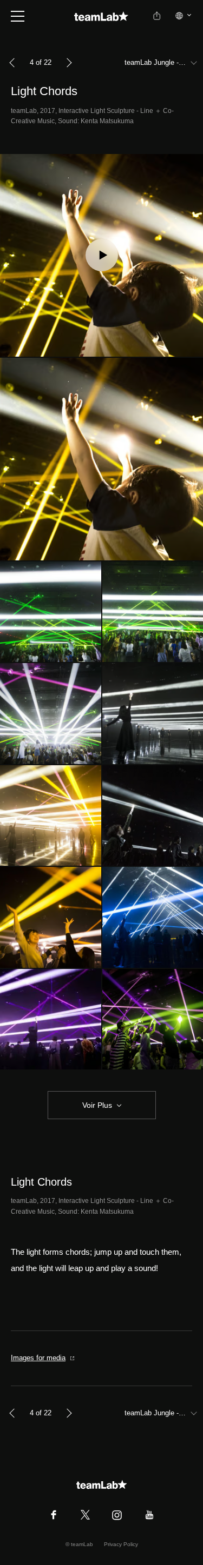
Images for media (38, 1358)
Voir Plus (97, 1105)
